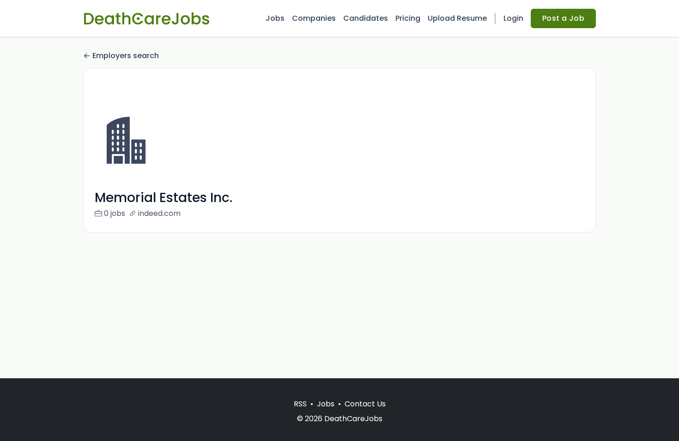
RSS (300, 404)
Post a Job (563, 18)
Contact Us (365, 404)
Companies (314, 18)
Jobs (275, 18)
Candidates (365, 18)
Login (513, 18)
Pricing (407, 18)
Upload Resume (457, 18)
